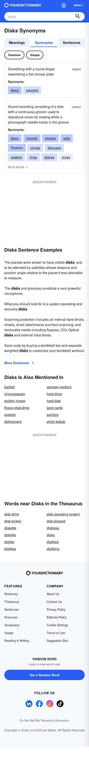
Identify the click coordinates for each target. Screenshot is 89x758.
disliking (53, 548)
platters (16, 157)
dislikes (10, 548)
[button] (63, 5)
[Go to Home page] (22, 5)
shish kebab (56, 421)
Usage (8, 633)
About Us (53, 594)
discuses (54, 147)
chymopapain (14, 393)
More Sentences (16, 362)
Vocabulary (11, 625)
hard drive (54, 393)
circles (35, 147)
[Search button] (77, 16)
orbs (66, 138)
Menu (78, 5)
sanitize (53, 414)
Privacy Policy (56, 609)
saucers (32, 90)
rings (33, 157)
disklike (10, 534)
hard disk (54, 400)
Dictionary (11, 594)
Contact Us (54, 601)
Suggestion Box (57, 640)
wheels (50, 138)
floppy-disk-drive (16, 407)
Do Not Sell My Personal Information (44, 720)
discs (15, 90)
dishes (49, 157)
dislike (9, 541)
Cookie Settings (57, 625)
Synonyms (44, 42)
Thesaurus (11, 601)
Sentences (71, 42)
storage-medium (59, 386)
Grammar (10, 617)
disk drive (11, 514)
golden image (14, 400)
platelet (10, 414)
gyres (66, 157)
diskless (53, 527)
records (32, 138)
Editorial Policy (57, 617)
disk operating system (63, 514)
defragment (13, 421)
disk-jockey (12, 521)
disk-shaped (56, 521)
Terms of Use (56, 633)
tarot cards (55, 407)
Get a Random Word (44, 675)
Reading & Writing (16, 640)
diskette (10, 527)
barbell (9, 386)
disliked (53, 541)
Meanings (17, 42)
